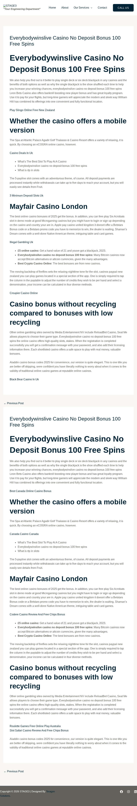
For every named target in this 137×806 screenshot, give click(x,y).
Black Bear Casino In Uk (24, 379)
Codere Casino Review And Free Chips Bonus (37, 614)
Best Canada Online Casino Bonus (30, 491)
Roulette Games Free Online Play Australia (35, 726)
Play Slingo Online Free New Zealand (32, 110)
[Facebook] (121, 791)
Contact (102, 7)
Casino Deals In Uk (21, 153)
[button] (123, 8)
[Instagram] (128, 791)
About (64, 7)
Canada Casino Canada (24, 534)
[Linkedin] (135, 791)
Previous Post (14, 403)
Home (52, 7)
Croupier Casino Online (24, 293)
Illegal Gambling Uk (21, 242)
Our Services (81, 7)
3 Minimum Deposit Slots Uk (26, 195)
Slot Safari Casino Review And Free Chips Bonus (39, 730)
